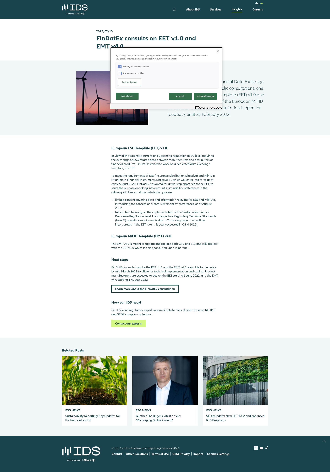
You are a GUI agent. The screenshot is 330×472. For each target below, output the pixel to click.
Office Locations (137, 454)
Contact (117, 454)
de (256, 3)
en (261, 3)
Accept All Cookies (205, 96)
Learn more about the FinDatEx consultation (145, 289)
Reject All (180, 96)
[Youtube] (261, 448)
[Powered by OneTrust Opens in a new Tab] (207, 107)
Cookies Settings (218, 454)
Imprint (198, 454)
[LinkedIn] (256, 448)
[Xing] (266, 448)
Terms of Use (160, 454)
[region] (166, 78)
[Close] (218, 51)
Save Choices (127, 96)
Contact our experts (128, 323)
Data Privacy (181, 454)
